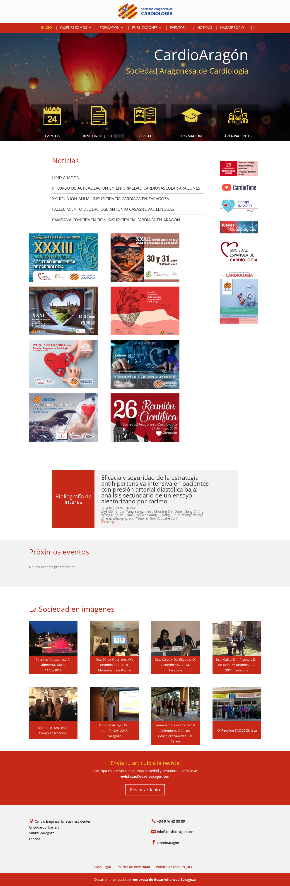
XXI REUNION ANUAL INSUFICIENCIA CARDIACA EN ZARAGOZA (110, 198)
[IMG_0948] (175, 720)
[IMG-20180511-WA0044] (53, 654)
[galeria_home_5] (237, 654)
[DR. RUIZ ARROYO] (114, 720)
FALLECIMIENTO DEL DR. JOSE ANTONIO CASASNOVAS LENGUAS (113, 209)
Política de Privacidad (133, 867)
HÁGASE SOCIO (232, 28)
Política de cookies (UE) (174, 867)
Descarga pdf (111, 521)
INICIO (46, 28)
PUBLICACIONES (144, 28)
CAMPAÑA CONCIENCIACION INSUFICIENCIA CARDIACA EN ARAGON (116, 220)
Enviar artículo (145, 790)
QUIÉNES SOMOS (73, 28)
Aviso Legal (102, 867)
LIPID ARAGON (66, 177)
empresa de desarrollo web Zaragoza (164, 879)
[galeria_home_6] (237, 720)
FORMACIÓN (109, 28)
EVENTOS (177, 28)
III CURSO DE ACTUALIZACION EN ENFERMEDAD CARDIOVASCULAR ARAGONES (126, 188)
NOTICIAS (204, 28)
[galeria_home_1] (175, 654)
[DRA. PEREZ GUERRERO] (114, 654)
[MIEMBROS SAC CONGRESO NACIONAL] (53, 720)
